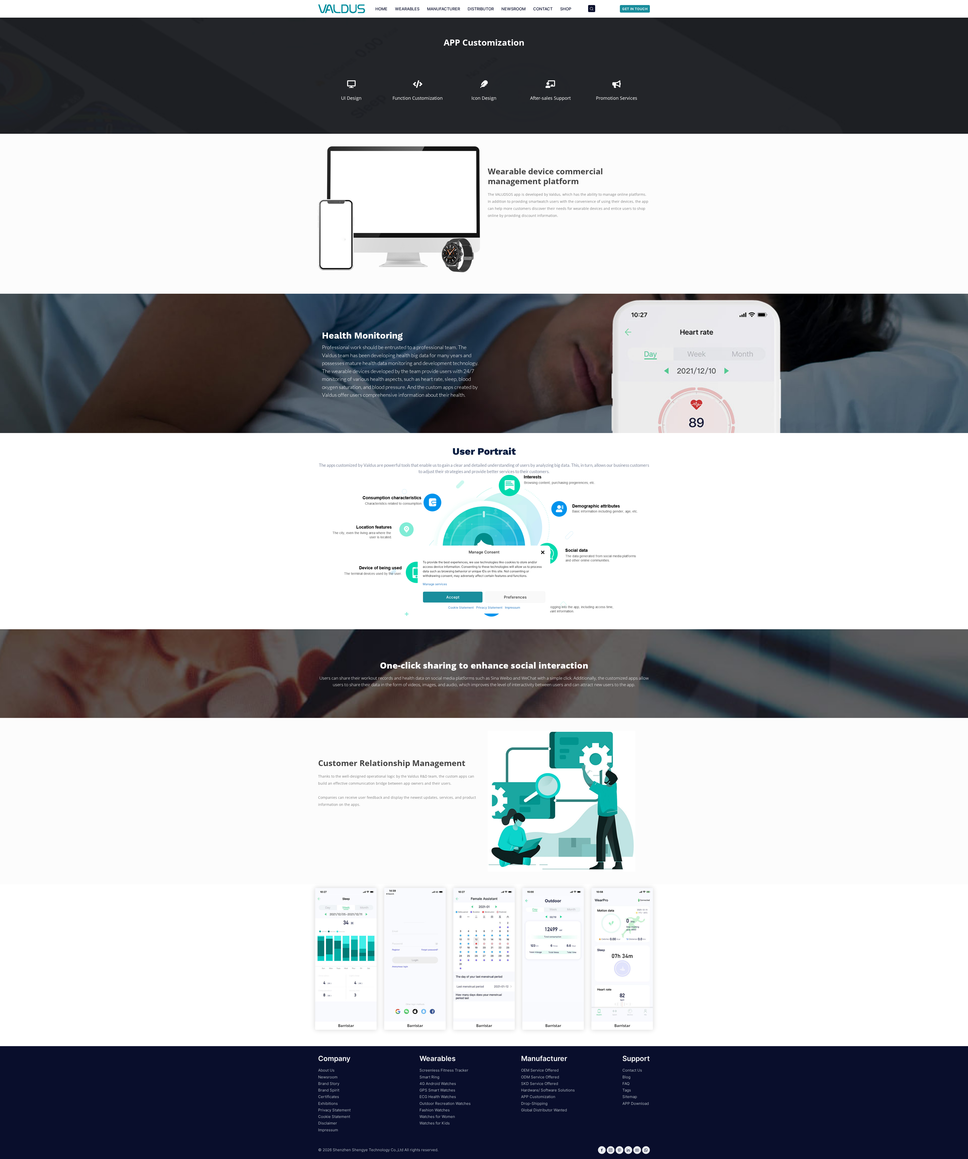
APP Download (635, 1103)
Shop (565, 8)
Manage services (435, 584)
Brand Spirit (328, 1090)
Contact (543, 8)
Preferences (515, 596)
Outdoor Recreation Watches (445, 1103)
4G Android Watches (437, 1083)
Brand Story (328, 1083)
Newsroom (513, 8)
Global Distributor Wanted (544, 1110)
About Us (326, 1070)
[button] (542, 552)
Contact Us (632, 1070)
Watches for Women (437, 1116)
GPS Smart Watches (437, 1090)
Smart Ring (429, 1077)
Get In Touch (635, 9)
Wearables (407, 8)
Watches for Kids (434, 1123)
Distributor (481, 8)
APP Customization (538, 1096)
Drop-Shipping (534, 1103)
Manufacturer (443, 8)
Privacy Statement (489, 607)
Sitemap (629, 1096)
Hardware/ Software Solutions (548, 1090)
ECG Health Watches (437, 1096)
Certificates (328, 1096)
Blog (626, 1077)
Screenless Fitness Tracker (443, 1070)
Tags (626, 1090)
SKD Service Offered (539, 1083)
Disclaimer (327, 1123)
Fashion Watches (434, 1110)
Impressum (512, 607)
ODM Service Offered (540, 1077)
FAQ (625, 1083)
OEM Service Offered (540, 1070)
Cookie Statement (461, 607)
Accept (453, 596)
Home (381, 8)
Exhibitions (328, 1103)
